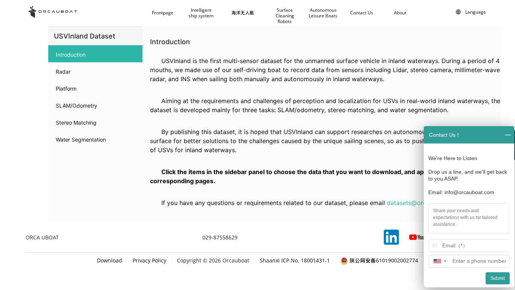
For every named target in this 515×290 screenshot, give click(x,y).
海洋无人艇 (242, 13)
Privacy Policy (149, 260)
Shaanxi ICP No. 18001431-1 (295, 260)
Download (109, 260)
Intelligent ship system (201, 13)
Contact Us (361, 13)
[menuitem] (95, 53)
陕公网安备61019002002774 (383, 260)
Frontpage (162, 13)
